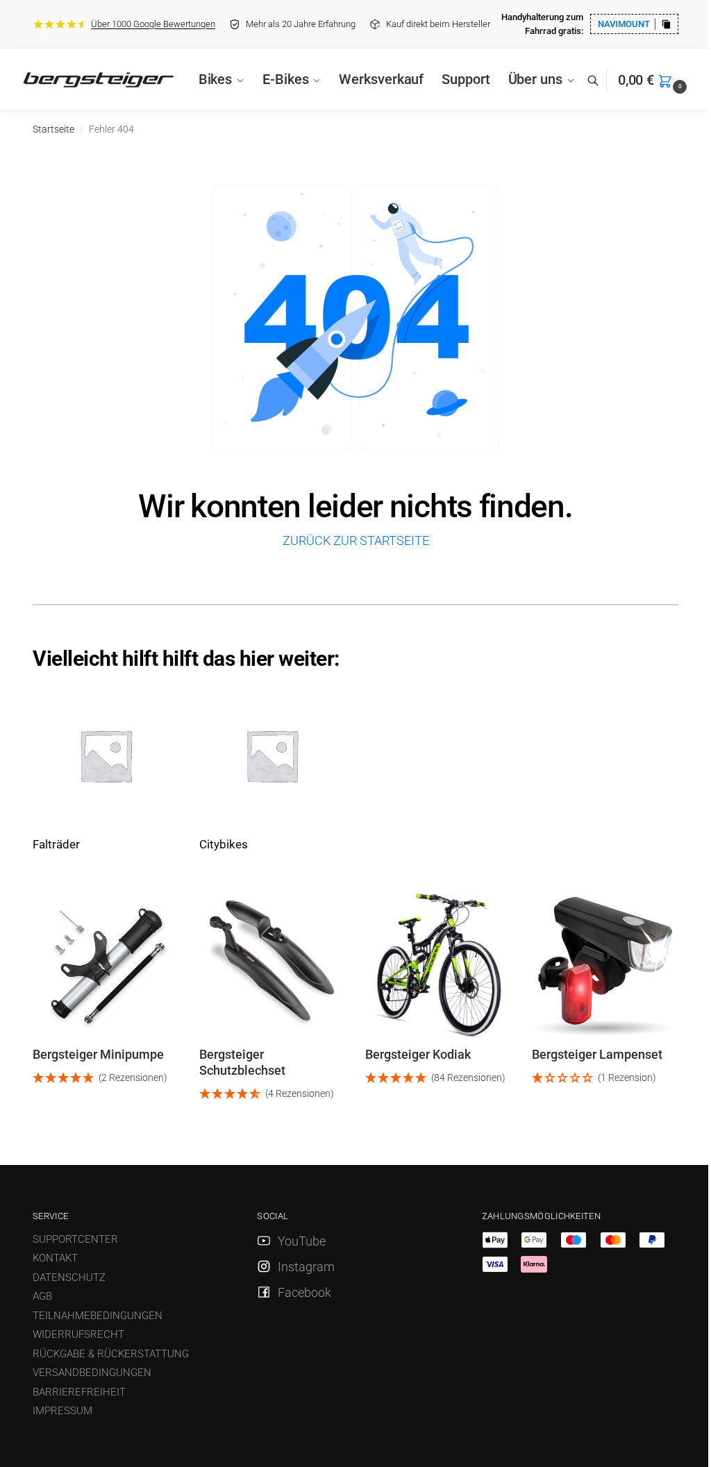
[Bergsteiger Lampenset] (605, 964)
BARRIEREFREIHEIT (79, 1392)
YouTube (302, 1241)
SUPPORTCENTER (75, 1239)
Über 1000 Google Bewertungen (153, 24)
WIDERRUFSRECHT (78, 1334)
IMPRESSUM (62, 1411)
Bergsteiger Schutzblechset (242, 1062)
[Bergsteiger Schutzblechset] (272, 964)
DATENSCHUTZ (69, 1277)
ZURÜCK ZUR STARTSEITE (356, 540)
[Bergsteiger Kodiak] (438, 964)
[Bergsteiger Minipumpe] (105, 964)
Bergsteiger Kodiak (418, 1054)
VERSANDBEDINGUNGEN (92, 1372)
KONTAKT (55, 1258)
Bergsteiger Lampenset (597, 1054)
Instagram (306, 1266)
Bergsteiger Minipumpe (98, 1054)
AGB (42, 1296)
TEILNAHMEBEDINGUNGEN (97, 1315)
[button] (654, 80)
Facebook (304, 1292)
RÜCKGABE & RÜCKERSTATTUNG (111, 1354)
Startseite (53, 129)
